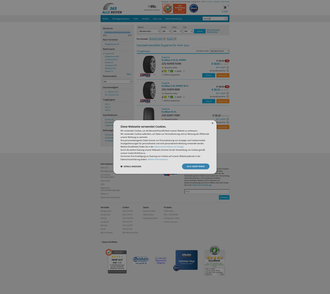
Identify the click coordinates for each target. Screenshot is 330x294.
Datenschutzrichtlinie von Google (168, 146)
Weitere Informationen (158, 159)
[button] (131, 166)
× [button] (212, 123)
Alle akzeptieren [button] (196, 166)
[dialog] (165, 147)
